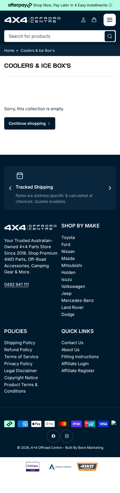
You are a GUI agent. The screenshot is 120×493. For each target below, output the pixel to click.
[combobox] (60, 36)
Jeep (66, 293)
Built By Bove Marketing (84, 447)
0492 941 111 (16, 284)
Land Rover (72, 307)
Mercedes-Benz (77, 300)
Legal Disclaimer (20, 370)
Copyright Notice (21, 377)
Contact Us (72, 342)
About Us (70, 349)
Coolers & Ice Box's (38, 50)
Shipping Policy (19, 342)
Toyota (68, 237)
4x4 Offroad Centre (46, 447)
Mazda (68, 258)
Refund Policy (18, 349)
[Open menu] (110, 20)
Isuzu (66, 279)
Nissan (68, 251)
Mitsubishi (71, 265)
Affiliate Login (75, 363)
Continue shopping (27, 123)
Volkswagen (73, 286)
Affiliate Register (78, 370)
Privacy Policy (18, 363)
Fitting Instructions (80, 356)
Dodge (68, 314)
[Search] (110, 36)
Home (9, 50)
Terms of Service (21, 356)
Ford (65, 244)
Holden (68, 272)
